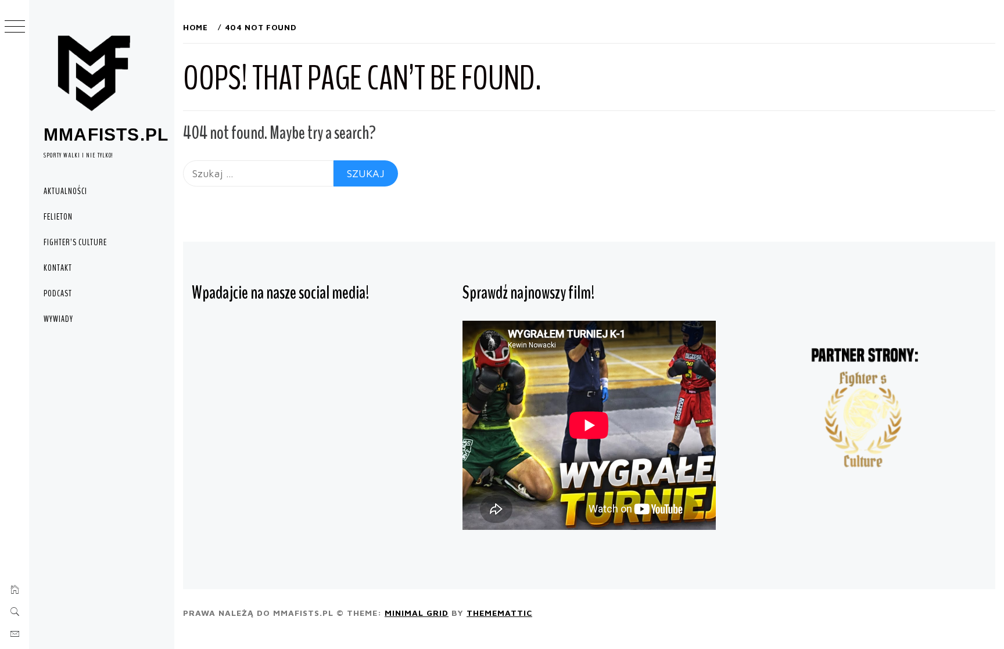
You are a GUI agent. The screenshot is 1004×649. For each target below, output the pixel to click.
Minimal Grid (417, 613)
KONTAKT (58, 267)
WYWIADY (58, 319)
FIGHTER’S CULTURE (75, 242)
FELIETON (58, 216)
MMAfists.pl (106, 134)
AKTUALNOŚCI (65, 191)
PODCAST (58, 293)
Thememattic (499, 613)
